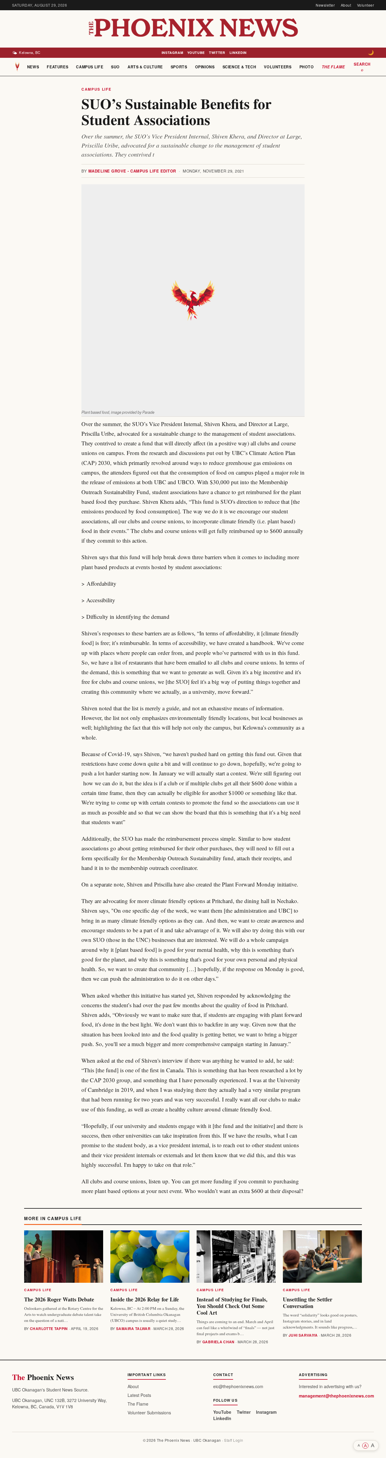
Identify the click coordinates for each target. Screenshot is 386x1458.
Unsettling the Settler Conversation (307, 1302)
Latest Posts (139, 1395)
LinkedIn (238, 52)
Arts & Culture (145, 67)
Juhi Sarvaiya (303, 1335)
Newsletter (325, 5)
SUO (115, 67)
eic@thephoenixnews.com (238, 1386)
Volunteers (277, 67)
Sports (179, 67)
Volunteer (365, 5)
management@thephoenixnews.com (336, 1396)
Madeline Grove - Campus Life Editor (132, 171)
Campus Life (89, 67)
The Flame (333, 67)
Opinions (205, 67)
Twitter (217, 52)
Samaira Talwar (133, 1328)
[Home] (17, 67)
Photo (306, 67)
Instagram (172, 52)
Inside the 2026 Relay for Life (144, 1299)
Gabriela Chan (218, 1341)
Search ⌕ (362, 66)
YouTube (196, 52)
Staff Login (233, 1440)
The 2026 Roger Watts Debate (59, 1299)
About (346, 5)
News (33, 67)
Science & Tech (239, 67)
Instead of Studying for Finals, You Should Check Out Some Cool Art (232, 1305)
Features (57, 67)
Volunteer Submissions (149, 1413)
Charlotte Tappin (49, 1328)
